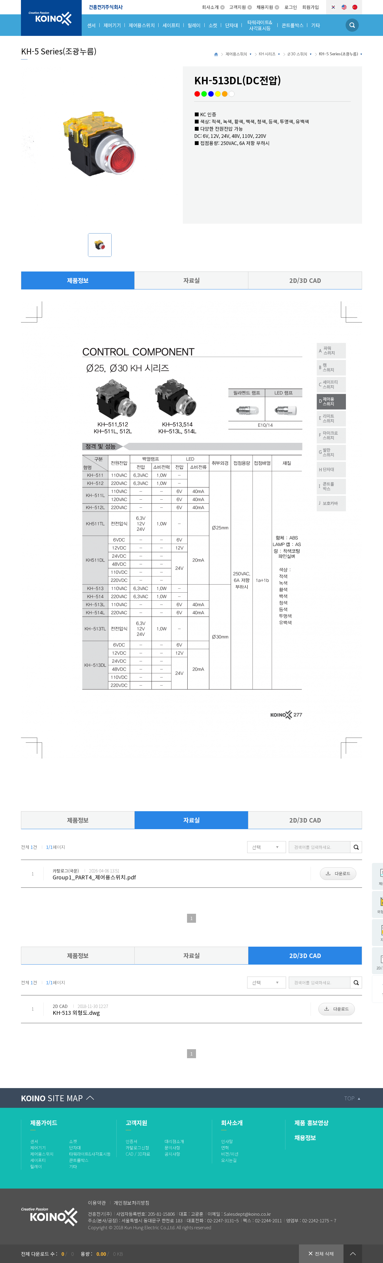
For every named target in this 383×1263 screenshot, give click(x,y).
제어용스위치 (236, 54)
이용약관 (97, 1202)
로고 (25, 3)
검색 (356, 847)
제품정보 (78, 280)
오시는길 (229, 1160)
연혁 (225, 1148)
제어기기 (38, 1148)
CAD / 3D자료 (138, 1154)
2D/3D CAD (305, 280)
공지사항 (172, 1154)
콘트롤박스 (79, 1160)
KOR (333, 7)
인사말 (227, 1141)
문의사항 (172, 1148)
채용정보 (305, 1137)
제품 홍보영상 (311, 1122)
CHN (355, 7)
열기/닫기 (353, 1253)
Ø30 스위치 (297, 54)
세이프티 (38, 1160)
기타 (73, 1166)
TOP (349, 1098)
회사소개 (210, 7)
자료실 (191, 280)
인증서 (131, 1141)
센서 (34, 1141)
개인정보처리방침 (132, 1202)
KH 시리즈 (267, 54)
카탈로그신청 (137, 1148)
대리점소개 (174, 1141)
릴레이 (36, 1166)
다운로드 (342, 873)
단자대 (75, 1148)
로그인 (291, 7)
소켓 (73, 1141)
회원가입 (310, 7)
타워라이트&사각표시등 (90, 1154)
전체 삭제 (324, 1253)
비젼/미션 (229, 1154)
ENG (344, 7)
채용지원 (264, 7)
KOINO (52, 1097)
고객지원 (237, 7)
